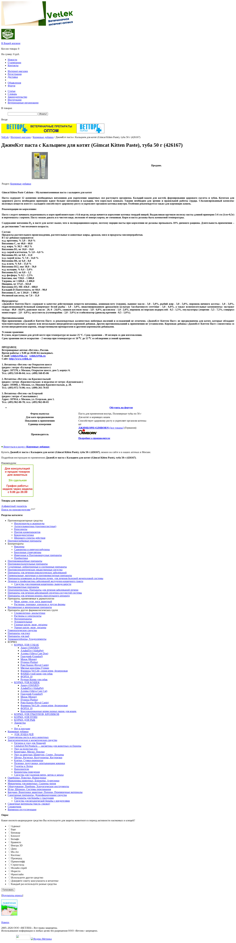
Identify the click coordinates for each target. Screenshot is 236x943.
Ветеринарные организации (23, 102)
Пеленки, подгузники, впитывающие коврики (39, 763)
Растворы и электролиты (27, 616)
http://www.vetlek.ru (20, 358)
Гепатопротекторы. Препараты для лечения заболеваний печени (43, 590)
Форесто (15, 871)
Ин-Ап (15, 852)
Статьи (11, 91)
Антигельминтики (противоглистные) (35, 526)
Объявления (14, 82)
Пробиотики (21, 558)
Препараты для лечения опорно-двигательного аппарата (39, 595)
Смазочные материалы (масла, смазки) (29, 803)
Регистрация (15, 74)
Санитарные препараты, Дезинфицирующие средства (37, 795)
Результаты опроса (12, 895)
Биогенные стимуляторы (27, 552)
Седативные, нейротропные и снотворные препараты (37, 566)
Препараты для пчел (19, 633)
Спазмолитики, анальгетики (29, 613)
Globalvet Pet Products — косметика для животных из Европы (47, 746)
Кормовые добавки (43, 137)
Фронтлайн (17, 874)
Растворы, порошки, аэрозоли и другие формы (39, 604)
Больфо (15, 839)
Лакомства (20, 722)
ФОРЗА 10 (26, 676)
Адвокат (15, 826)
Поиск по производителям (15, 509)
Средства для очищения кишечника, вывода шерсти (42, 584)
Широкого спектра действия (29, 538)
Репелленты (20, 529)
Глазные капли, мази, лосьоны (30, 624)
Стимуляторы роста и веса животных (28, 737)
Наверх (5, 922)
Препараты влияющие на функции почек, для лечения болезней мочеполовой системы (55, 578)
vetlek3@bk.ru (37, 355)
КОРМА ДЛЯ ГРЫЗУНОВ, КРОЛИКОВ (36, 714)
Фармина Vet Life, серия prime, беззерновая (44, 670)
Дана (14, 848)
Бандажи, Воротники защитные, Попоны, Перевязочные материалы (45, 792)
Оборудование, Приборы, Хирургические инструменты (38, 786)
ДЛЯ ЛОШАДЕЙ (24, 734)
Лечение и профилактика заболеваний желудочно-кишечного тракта (45, 581)
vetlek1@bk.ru (18, 355)
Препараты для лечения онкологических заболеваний (37, 572)
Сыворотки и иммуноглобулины (32, 549)
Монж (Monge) (29, 659)
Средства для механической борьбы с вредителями (42, 800)
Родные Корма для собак (34, 679)
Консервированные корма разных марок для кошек (48, 711)
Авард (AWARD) (30, 647)
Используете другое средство (27, 877)
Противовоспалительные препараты (28, 564)
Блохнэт (15, 835)
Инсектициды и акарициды (29, 523)
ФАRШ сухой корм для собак (37, 673)
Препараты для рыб (18, 636)
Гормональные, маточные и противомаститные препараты (40, 575)
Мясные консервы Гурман (35, 668)
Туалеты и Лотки (23, 766)
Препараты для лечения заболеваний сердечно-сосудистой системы (45, 592)
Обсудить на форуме (121, 407)
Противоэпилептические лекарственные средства (35, 569)
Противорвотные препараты (23, 587)
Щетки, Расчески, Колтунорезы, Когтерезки (38, 757)
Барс (13, 829)
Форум (11, 85)
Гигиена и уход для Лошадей (30, 743)
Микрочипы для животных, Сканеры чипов (32, 783)
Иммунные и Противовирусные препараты (38, 555)
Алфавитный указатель (14, 506)
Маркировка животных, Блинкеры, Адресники (33, 780)
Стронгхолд (17, 864)
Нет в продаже (22, 728)
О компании (14, 62)
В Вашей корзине (10, 43)
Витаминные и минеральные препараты (30, 607)
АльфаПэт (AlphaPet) (32, 650)
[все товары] (101, 427)
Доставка (13, 77)
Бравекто (16, 842)
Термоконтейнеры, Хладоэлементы (27, 639)
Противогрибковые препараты (24, 540)
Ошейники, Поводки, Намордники (27, 777)
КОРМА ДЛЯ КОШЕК (27, 682)
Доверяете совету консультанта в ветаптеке (34, 880)
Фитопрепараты (23, 618)
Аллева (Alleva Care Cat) (34, 691)
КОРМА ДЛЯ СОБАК (26, 644)
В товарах (6, 108)
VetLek (5, 137)
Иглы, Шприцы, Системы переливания (29, 789)
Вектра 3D (17, 845)
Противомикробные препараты (25, 561)
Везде (4, 119)
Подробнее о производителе (94, 438)
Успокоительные (23, 621)
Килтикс (16, 855)
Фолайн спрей (19, 868)
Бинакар (15, 832)
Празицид (16, 858)
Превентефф (18, 861)
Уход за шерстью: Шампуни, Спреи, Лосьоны (39, 754)
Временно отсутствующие (22, 809)
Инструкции (15, 99)
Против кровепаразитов (27, 532)
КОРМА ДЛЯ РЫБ (24, 720)
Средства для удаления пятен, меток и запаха (39, 774)
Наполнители (21, 769)
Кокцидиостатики (24, 535)
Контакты (13, 65)
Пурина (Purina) (29, 662)
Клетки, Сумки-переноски (28, 760)
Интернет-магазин (18, 71)
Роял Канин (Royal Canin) (35, 665)
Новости (12, 59)
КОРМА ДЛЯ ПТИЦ (25, 717)
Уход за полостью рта (25, 748)
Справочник (14, 806)
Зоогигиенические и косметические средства (32, 740)
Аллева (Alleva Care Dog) (34, 653)
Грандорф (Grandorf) (32, 656)
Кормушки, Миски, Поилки (29, 751)
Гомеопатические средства (22, 630)
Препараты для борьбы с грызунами (34, 798)
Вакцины (19, 546)
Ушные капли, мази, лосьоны (30, 627)
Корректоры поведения (27, 772)
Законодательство (17, 97)
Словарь (12, 94)
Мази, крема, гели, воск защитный (33, 601)
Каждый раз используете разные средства (34, 884)
